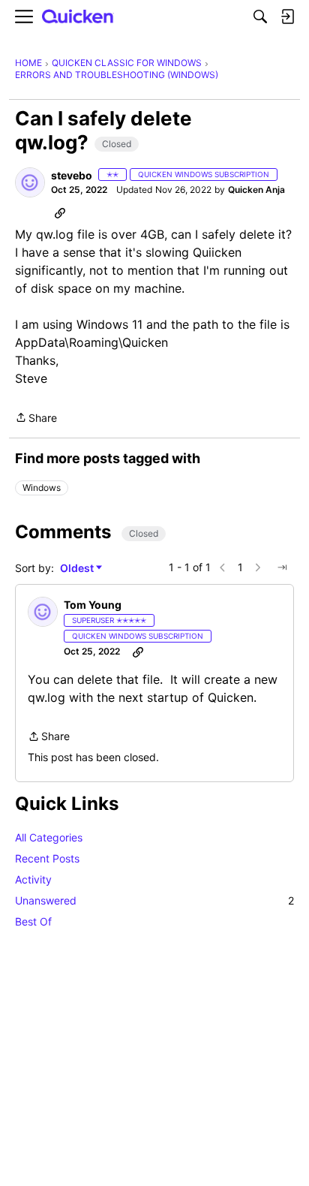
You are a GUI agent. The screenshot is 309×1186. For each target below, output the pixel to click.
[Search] (260, 16)
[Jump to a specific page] (282, 567)
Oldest (78, 568)
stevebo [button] (71, 175)
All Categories (48, 837)
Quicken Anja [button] (256, 189)
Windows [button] (41, 487)
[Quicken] (78, 17)
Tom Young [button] (93, 604)
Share (36, 418)
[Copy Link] (60, 212)
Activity (33, 879)
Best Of (33, 921)
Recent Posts (47, 858)
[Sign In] (287, 16)
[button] (30, 182)
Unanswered (154, 900)
